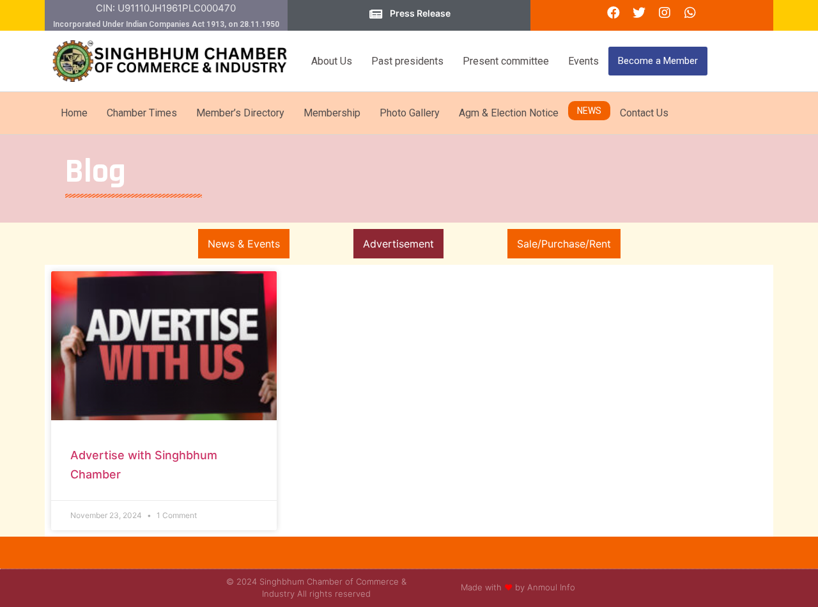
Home (74, 113)
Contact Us (644, 113)
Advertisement (398, 243)
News (589, 111)
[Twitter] (639, 13)
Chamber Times (142, 113)
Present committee (506, 61)
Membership (332, 113)
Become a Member (658, 61)
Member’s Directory (240, 113)
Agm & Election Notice (509, 113)
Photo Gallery (410, 113)
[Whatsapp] (690, 13)
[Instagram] (664, 13)
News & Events (244, 243)
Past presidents (407, 61)
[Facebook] (613, 13)
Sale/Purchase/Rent (564, 243)
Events (583, 61)
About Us (331, 61)
